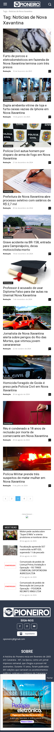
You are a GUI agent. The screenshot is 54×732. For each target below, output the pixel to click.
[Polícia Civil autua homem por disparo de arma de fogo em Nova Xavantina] (27, 135)
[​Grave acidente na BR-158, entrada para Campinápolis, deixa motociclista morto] (27, 227)
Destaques (8, 51)
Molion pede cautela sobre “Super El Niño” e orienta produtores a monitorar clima (33, 534)
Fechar (50, 678)
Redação (7, 71)
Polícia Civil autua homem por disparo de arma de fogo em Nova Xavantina (26, 154)
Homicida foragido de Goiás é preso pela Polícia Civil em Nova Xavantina (25, 386)
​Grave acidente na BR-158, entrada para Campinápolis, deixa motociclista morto (27, 245)
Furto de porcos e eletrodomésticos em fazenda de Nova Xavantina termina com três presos (26, 61)
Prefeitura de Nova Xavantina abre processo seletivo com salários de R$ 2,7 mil (27, 200)
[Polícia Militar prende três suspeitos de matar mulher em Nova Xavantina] (27, 458)
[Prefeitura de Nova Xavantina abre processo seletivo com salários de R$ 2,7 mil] (27, 181)
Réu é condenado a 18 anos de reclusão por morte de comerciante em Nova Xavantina (25, 432)
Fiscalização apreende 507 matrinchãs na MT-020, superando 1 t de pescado (32, 549)
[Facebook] (20, 626)
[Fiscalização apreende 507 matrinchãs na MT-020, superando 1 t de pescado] (10, 550)
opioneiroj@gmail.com (14, 639)
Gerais (6, 328)
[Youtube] (34, 626)
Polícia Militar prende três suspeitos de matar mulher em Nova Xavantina (24, 477)
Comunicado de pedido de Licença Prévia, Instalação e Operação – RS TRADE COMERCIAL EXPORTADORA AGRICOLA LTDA (33, 568)
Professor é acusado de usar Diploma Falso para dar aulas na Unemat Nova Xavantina (25, 291)
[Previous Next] (27, 704)
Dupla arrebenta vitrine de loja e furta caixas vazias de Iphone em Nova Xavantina (26, 109)
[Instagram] (27, 626)
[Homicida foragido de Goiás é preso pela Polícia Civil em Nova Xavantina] (27, 367)
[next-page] (30, 498)
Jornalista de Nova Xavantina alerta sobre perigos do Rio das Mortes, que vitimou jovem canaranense (24, 339)
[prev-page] (5, 498)
